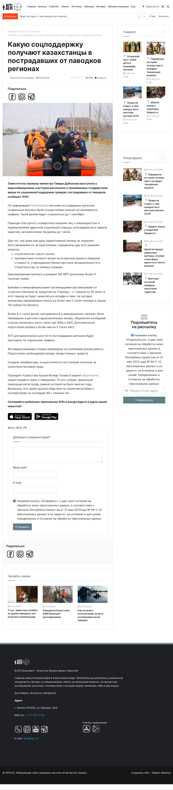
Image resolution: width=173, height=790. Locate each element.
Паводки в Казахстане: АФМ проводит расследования (56, 613)
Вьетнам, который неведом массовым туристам (151, 285)
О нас (152, 16)
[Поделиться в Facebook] (12, 96)
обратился (89, 375)
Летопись (76, 6)
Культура (89, 6)
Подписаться (152, 6)
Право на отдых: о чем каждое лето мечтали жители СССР (51, 16)
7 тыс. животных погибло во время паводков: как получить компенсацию (23, 613)
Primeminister (38, 205)
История (100, 6)
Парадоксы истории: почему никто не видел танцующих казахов (154, 181)
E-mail (17, 482)
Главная (31, 6)
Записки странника (118, 6)
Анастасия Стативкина (22, 77)
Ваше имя (20, 467)
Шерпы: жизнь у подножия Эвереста (154, 230)
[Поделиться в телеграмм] (31, 96)
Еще (133, 6)
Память (65, 6)
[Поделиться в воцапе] (21, 96)
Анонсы (42, 6)
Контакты (164, 16)
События (54, 6)
